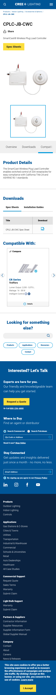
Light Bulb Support (13, 601)
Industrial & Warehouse (15, 543)
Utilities (7, 534)
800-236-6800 (17, 408)
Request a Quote (16, 401)
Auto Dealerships (11, 560)
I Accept (28, 688)
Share (11, 31)
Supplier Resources (13, 625)
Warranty (8, 589)
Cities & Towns (10, 530)
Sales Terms (9, 585)
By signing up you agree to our (27, 478)
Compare (16, 251)
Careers (7, 654)
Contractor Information (15, 621)
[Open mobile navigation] (51, 4)
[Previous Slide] (2, 275)
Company (8, 641)
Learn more (27, 679)
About (6, 650)
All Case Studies (11, 569)
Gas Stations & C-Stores (15, 526)
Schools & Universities (14, 551)
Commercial (9, 547)
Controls (7, 514)
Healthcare (8, 564)
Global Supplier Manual (15, 634)
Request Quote (10, 580)
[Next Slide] (53, 275)
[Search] (4, 4)
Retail (6, 556)
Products (6, 12)
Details (30, 304)
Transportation (10, 539)
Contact (28, 352)
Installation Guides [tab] (34, 207)
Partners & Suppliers (14, 617)
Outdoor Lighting (11, 506)
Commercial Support (14, 576)
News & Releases (12, 658)
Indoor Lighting (17, 12)
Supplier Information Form (16, 630)
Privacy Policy (41, 478)
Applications (27, 345)
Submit (49, 472)
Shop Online (20, 443)
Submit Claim (10, 593)
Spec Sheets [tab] (12, 207)
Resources (45, 345)
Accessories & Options (33, 12)
